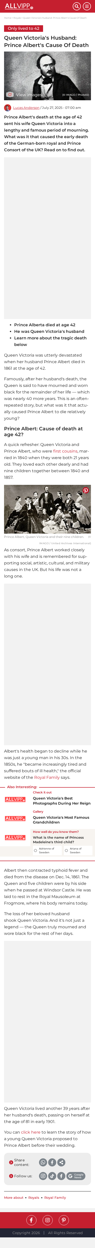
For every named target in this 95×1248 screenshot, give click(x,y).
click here (31, 1132)
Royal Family (47, 777)
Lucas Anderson (26, 108)
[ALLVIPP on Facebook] (31, 1220)
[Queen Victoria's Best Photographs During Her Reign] (15, 799)
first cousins (65, 451)
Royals (17, 17)
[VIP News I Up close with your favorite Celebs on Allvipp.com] (38, 6)
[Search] (77, 6)
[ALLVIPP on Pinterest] (64, 1220)
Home (7, 17)
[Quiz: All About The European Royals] (15, 843)
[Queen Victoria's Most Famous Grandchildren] (15, 818)
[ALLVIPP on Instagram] (48, 1220)
